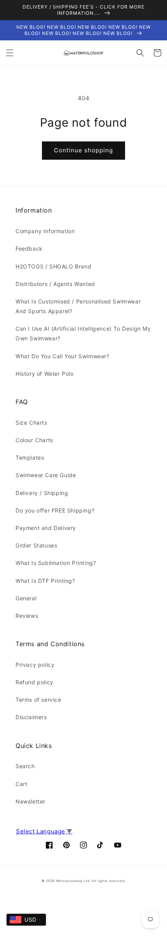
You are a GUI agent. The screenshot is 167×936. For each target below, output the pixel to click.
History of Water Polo (45, 373)
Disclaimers (31, 717)
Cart (21, 784)
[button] (9, 52)
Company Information (45, 231)
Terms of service (38, 699)
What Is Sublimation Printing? (56, 563)
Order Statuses (36, 545)
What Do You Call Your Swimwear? (63, 356)
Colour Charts (34, 440)
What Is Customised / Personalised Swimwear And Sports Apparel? (78, 306)
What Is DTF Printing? (45, 580)
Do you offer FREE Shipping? (55, 510)
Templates (30, 457)
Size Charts (31, 422)
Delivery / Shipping (42, 493)
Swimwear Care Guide (46, 475)
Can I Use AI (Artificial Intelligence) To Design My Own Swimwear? (83, 333)
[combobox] (26, 919)
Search (25, 766)
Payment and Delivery (46, 528)
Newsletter (30, 801)
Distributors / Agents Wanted (55, 284)
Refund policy (35, 682)
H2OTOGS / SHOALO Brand (53, 266)
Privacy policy (35, 664)
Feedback (29, 248)
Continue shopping (83, 150)
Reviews (27, 615)
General (26, 598)
